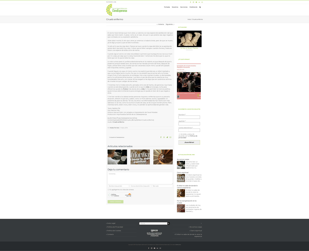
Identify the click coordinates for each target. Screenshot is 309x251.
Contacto (110, 234)
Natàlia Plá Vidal (114, 128)
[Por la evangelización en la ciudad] (181, 208)
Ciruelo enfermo (118, 122)
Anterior (161, 24)
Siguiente (169, 24)
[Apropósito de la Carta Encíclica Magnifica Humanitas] (189, 81)
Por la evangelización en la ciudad (186, 202)
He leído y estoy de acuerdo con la (188, 136)
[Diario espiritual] (140, 150)
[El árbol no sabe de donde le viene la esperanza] (163, 150)
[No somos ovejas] (117, 150)
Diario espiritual (182, 172)
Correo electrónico (186, 128)
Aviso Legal (111, 223)
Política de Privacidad (115, 227)
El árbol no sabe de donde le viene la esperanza (187, 187)
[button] (200, 7)
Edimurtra (178, 244)
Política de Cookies (114, 231)
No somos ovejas (183, 159)
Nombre (182, 115)
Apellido (182, 121)
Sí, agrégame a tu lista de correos (121, 190)
